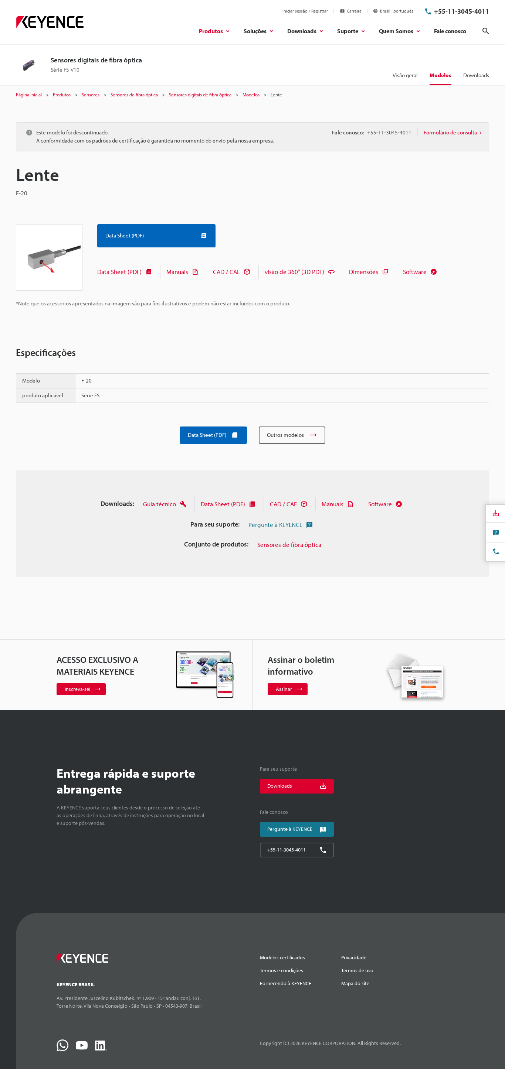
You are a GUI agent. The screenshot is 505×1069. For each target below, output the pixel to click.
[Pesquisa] (485, 31)
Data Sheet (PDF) (119, 271)
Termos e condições (281, 970)
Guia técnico (159, 504)
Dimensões (363, 271)
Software (415, 271)
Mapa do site (355, 983)
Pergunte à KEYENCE (275, 524)
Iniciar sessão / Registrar (305, 11)
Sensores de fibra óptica (289, 544)
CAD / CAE (226, 271)
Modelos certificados (282, 957)
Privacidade (353, 957)
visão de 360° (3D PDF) (294, 271)
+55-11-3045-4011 (461, 11)
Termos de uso (357, 970)
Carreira (354, 11)
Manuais (177, 271)
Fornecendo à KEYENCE (285, 983)
